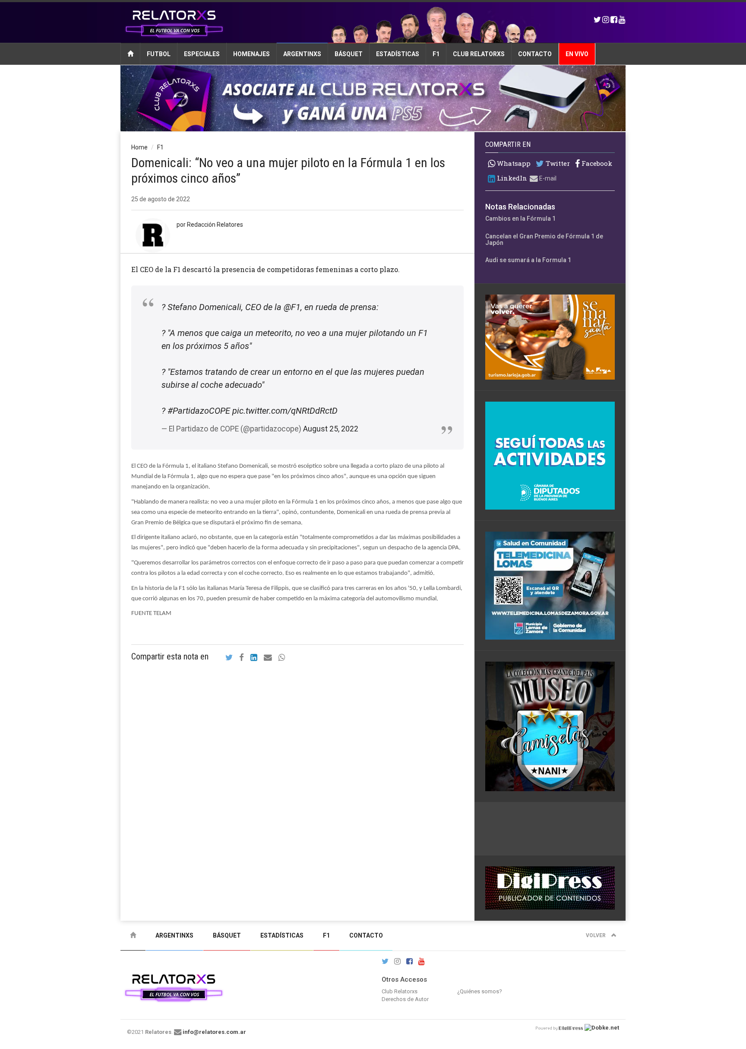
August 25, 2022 (330, 429)
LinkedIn (511, 178)
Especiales (202, 54)
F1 (436, 54)
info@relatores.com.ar (214, 1032)
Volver (596, 935)
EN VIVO (577, 54)
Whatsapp (513, 163)
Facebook (596, 163)
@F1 (292, 307)
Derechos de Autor (405, 999)
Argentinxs (302, 54)
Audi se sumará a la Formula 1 (528, 260)
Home (139, 147)
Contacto (535, 54)
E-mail (547, 178)
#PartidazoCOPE (199, 411)
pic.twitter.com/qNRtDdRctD (285, 411)
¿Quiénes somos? (479, 991)
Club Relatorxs (479, 54)
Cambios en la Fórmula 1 (520, 218)
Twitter (557, 163)
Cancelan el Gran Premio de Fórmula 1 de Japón (544, 239)
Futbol (159, 54)
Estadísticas (397, 54)
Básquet (349, 54)
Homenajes (251, 54)
